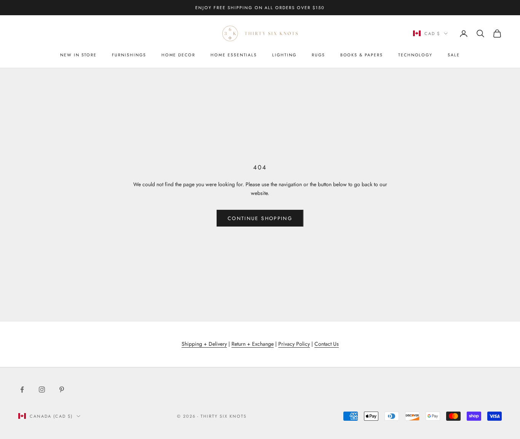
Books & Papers (361, 55)
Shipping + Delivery (204, 344)
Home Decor (178, 55)
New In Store (78, 55)
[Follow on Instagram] (42, 389)
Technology (415, 55)
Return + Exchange (252, 344)
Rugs (318, 55)
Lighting (284, 55)
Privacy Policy (294, 344)
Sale (454, 55)
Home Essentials (234, 55)
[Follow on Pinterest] (61, 389)
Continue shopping (260, 218)
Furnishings (129, 55)
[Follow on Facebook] (22, 389)
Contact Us (326, 344)
